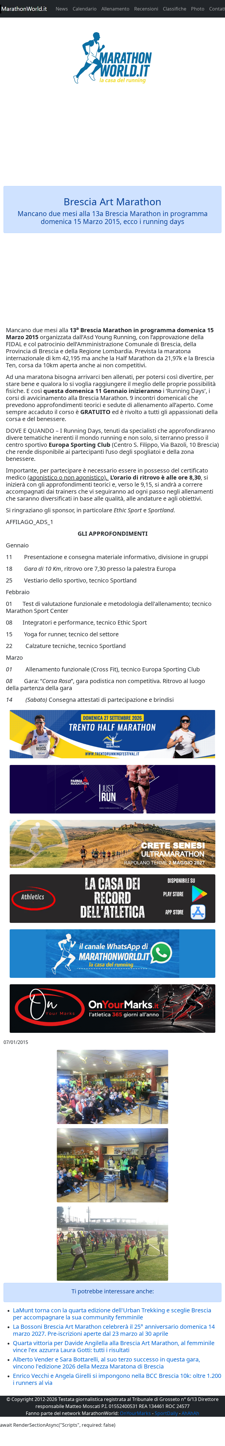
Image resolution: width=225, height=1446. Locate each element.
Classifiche (174, 9)
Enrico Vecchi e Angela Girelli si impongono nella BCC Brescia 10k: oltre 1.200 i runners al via (117, 1379)
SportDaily (166, 1413)
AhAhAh (190, 1413)
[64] (112, 898)
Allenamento (115, 9)
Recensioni (146, 9)
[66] (112, 734)
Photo (197, 9)
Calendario (85, 9)
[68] (112, 1008)
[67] (112, 844)
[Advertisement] (112, 139)
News (62, 9)
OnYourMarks (135, 1413)
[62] (112, 789)
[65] (112, 953)
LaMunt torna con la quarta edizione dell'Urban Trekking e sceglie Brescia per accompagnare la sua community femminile (112, 1313)
